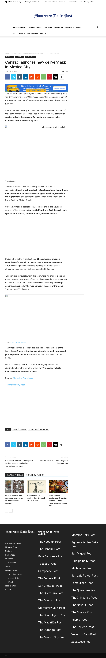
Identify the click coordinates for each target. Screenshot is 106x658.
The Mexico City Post (15, 385)
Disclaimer (62, 2)
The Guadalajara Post (52, 615)
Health (43, 33)
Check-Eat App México (18, 342)
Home (7, 53)
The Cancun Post (49, 549)
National (48, 27)
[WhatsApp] (43, 77)
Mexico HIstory (14, 578)
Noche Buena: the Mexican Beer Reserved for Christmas (36, 498)
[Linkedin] (25, 77)
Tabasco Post (47, 563)
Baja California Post (51, 556)
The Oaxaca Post (49, 578)
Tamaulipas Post (82, 583)
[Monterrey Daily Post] (53, 16)
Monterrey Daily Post (51, 607)
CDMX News (16, 53)
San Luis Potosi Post (84, 575)
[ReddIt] (37, 77)
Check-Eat (23, 429)
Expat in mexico (14, 574)
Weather (11, 582)
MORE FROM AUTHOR (35, 475)
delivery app (33, 429)
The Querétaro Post (50, 593)
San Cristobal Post (50, 585)
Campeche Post (48, 571)
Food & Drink (32, 33)
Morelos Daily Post (83, 535)
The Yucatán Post (49, 541)
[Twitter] (99, 5)
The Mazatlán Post (50, 622)
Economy (12, 562)
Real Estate (58, 27)
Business (68, 27)
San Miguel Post (81, 553)
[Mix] (31, 77)
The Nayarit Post (82, 605)
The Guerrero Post (50, 600)
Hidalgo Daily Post (83, 561)
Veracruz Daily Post (83, 634)
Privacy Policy (88, 2)
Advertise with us (51, 2)
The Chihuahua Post (84, 597)
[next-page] (11, 511)
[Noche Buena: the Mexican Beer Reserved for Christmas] (36, 486)
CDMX (15, 429)
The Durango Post (49, 629)
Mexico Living (18, 33)
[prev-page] (6, 511)
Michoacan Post (81, 568)
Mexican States (34, 27)
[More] (61, 77)
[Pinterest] (49, 77)
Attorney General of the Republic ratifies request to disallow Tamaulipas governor (19, 463)
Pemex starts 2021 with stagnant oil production (53, 461)
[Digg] (55, 77)
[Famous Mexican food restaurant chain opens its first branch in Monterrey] (14, 486)
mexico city (44, 429)
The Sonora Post (82, 612)
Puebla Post (79, 619)
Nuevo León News (19, 27)
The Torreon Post (82, 627)
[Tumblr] (19, 77)
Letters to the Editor (75, 2)
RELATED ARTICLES (15, 475)
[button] (98, 27)
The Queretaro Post (83, 590)
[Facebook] (7, 77)
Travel (78, 27)
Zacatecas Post (81, 641)
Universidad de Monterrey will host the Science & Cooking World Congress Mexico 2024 (58, 500)
